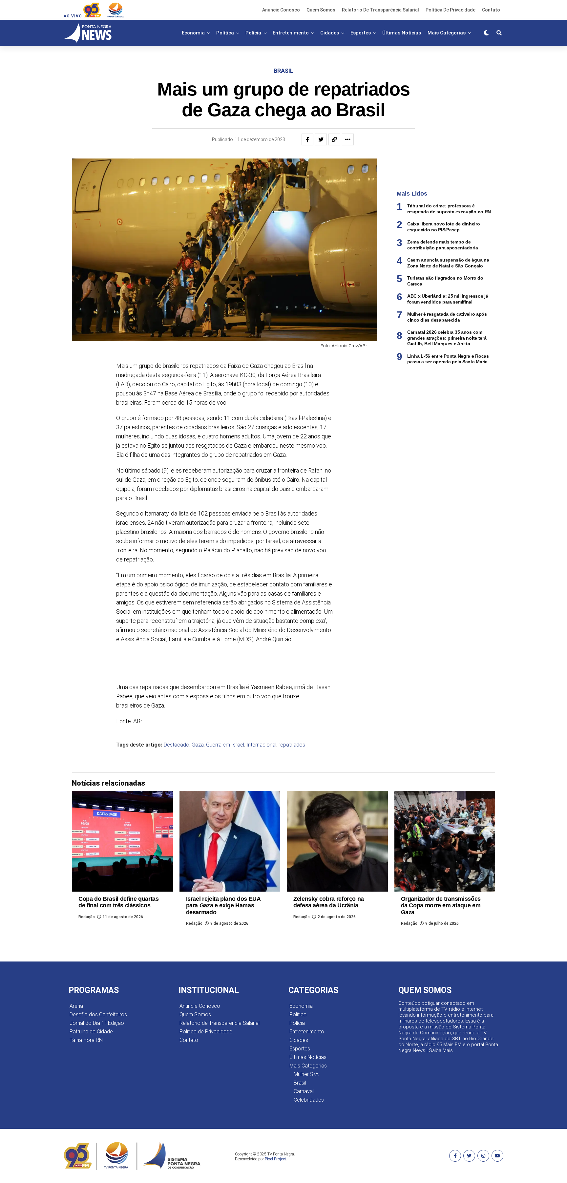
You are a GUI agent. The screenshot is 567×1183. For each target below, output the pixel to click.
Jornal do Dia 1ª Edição (97, 1023)
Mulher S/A (306, 1074)
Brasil (300, 1083)
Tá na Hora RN (86, 1040)
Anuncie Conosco (281, 9)
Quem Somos (320, 9)
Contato (491, 9)
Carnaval (304, 1091)
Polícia (253, 33)
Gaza (198, 745)
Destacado (176, 745)
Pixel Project (275, 1159)
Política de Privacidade (450, 9)
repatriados (292, 745)
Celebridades (309, 1100)
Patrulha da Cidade (91, 1031)
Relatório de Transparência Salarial (380, 9)
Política (225, 33)
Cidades (329, 33)
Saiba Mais (441, 1050)
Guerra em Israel (225, 745)
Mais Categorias (447, 33)
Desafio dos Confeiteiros (98, 1014)
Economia (193, 33)
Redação (86, 917)
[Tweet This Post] (321, 139)
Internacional (261, 745)
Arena (76, 1006)
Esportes (360, 33)
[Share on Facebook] (307, 139)
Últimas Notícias (401, 33)
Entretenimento (291, 33)
